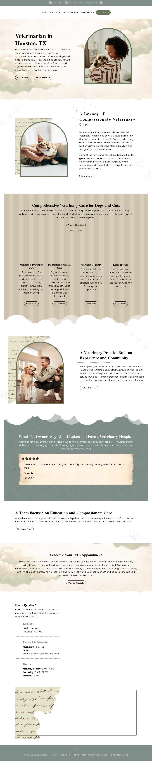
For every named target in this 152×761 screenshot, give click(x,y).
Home (44, 12)
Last (104, 618)
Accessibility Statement (115, 755)
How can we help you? (81, 642)
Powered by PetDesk (76, 755)
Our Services (69, 12)
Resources (86, 12)
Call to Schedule (89, 387)
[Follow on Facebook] (76, 750)
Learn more (31, 303)
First (71, 618)
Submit (76, 667)
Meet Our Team (24, 529)
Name (73, 610)
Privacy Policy (95, 755)
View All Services (76, 225)
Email (73, 623)
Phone (73, 632)
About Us (53, 12)
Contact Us (103, 12)
